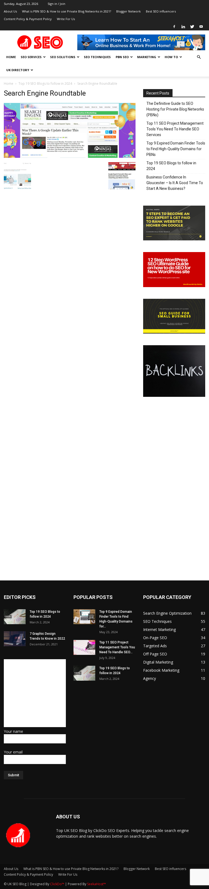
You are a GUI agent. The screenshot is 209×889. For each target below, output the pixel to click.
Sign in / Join (56, 4)
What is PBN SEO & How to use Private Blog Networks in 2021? (66, 11)
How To (171, 57)
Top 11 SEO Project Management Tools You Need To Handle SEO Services (175, 129)
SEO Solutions (62, 57)
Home (11, 57)
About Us (10, 11)
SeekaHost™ (96, 884)
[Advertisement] (38, 693)
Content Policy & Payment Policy (28, 19)
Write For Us (66, 19)
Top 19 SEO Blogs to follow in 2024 (45, 83)
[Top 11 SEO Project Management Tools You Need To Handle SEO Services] (84, 647)
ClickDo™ (57, 884)
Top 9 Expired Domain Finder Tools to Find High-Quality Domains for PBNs (175, 149)
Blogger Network (128, 11)
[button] (198, 57)
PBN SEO (122, 57)
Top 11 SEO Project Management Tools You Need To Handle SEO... (117, 647)
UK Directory (17, 70)
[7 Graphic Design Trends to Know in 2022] (15, 638)
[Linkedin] (183, 26)
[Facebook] (174, 26)
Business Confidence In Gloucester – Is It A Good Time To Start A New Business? (174, 183)
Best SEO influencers (161, 11)
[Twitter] (192, 26)
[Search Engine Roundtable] (70, 156)
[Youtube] (201, 26)
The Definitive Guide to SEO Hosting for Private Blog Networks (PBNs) (175, 109)
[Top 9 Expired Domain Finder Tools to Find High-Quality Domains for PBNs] (84, 616)
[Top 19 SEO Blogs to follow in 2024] (15, 616)
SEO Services (31, 57)
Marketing (146, 57)
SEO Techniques (97, 57)
